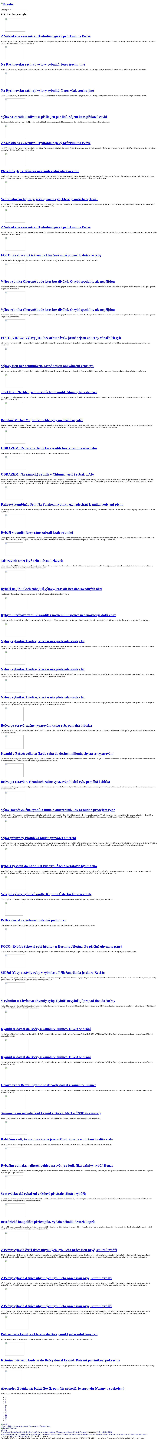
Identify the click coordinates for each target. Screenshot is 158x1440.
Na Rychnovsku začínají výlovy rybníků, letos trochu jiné (43, 64)
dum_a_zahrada (30, 1434)
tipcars (59, 1434)
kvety (68, 1434)
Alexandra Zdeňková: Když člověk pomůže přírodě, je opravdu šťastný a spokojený (62, 1388)
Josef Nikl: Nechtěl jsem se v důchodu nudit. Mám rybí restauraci (49, 392)
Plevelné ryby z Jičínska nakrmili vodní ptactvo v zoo (40, 171)
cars (87, 1434)
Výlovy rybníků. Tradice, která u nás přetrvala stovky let (42, 641)
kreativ (119, 1434)
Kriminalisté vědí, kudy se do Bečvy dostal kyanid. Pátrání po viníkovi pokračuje (60, 1360)
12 (6, 1415)
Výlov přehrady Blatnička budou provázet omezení (38, 838)
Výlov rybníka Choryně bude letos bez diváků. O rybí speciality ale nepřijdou (58, 281)
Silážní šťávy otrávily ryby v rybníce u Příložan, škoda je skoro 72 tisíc (53, 973)
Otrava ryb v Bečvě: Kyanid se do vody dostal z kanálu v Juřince (48, 1085)
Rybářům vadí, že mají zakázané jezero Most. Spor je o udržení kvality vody (57, 1139)
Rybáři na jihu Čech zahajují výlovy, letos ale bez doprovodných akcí (51, 589)
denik (3, 1434)
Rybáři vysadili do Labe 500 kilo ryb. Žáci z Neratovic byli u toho (49, 866)
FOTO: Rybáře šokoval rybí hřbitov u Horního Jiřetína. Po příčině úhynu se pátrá (61, 946)
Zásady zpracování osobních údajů (68, 1432)
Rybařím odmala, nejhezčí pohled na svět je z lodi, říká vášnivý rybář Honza (57, 1165)
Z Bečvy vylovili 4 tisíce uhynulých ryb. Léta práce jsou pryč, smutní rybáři (56, 1278)
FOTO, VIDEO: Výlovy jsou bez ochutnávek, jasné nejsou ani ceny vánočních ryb (61, 338)
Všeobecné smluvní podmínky (45, 1432)
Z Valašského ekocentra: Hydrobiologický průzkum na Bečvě (46, 36)
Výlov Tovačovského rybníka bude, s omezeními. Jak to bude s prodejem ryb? (58, 810)
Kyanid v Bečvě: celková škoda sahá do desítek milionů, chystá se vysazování (57, 753)
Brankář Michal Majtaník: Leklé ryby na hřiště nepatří (42, 420)
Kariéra (13, 1432)
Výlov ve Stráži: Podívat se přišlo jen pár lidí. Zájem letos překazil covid (54, 117)
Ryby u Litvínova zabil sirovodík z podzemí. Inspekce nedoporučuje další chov (58, 615)
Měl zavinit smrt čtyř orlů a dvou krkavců (32, 561)
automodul (139, 1434)
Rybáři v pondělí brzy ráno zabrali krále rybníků (37, 532)
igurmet (92, 1434)
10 (6, 1411)
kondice (39, 1434)
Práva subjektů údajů (104, 1432)
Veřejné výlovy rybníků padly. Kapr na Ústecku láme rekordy (46, 894)
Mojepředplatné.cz (28, 1432)
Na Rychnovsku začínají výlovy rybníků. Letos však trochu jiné (47, 90)
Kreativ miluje (34, 1426)
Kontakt (18, 1432)
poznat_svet (126, 1434)
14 (6, 1419)
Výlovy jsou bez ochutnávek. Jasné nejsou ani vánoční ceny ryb (47, 366)
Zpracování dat (91, 1432)
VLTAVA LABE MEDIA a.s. (20, 1436)
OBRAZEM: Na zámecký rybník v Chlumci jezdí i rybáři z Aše (47, 474)
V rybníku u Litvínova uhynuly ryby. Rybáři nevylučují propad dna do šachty (58, 1001)
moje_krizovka (20, 1434)
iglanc (133, 1434)
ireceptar (54, 1434)
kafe (49, 1434)
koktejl (145, 1434)
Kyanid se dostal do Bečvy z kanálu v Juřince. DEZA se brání (46, 1029)
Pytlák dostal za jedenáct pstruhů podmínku (33, 920)
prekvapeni (99, 1434)
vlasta (64, 1434)
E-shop (16, 1426)
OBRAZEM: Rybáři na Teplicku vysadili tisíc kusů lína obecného (49, 448)
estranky (83, 1434)
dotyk (7, 1434)
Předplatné (42, 1426)
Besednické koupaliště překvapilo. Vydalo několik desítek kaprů (48, 1222)
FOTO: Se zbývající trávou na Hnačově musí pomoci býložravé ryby (51, 255)
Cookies (83, 1432)
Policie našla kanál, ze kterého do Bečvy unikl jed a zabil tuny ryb (49, 1334)
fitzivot (12, 1434)
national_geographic (110, 1434)
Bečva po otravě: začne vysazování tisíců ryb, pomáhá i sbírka (46, 725)
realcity (44, 1434)
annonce (73, 1434)
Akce (48, 1426)
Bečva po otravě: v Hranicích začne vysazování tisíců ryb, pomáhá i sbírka (55, 782)
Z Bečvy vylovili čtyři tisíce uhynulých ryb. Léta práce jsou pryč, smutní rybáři (59, 1250)
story (78, 1434)
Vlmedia (4, 1430)
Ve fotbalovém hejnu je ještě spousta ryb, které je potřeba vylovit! (49, 199)
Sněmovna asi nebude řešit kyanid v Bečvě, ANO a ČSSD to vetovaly (51, 1113)
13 (6, 1417)
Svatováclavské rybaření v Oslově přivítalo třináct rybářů (43, 1194)
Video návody (23, 1426)
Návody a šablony (7, 1426)
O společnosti (5, 1432)
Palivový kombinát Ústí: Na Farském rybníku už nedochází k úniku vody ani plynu (62, 504)
